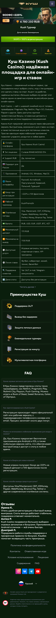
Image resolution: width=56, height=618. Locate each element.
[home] (28, 3)
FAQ (37, 563)
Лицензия (43, 557)
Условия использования (20, 557)
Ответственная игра (35, 551)
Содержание (23, 563)
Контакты (15, 551)
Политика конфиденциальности (28, 545)
